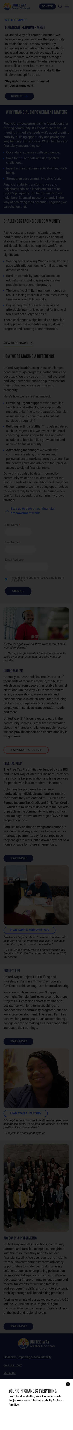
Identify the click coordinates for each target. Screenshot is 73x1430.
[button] (68, 1384)
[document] (36, 713)
